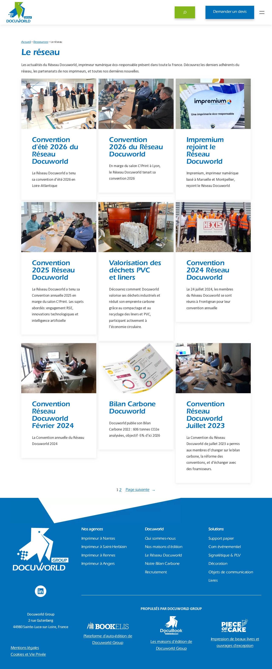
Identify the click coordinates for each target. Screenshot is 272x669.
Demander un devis (229, 12)
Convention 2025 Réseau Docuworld (53, 271)
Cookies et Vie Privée (28, 655)
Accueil (26, 42)
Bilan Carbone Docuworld (132, 409)
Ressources (40, 42)
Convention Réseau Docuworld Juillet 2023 (205, 416)
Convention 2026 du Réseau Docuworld (136, 148)
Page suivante (140, 490)
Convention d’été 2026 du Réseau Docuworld (55, 151)
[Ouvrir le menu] (262, 12)
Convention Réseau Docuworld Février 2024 (53, 416)
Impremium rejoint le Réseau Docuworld (205, 151)
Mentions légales (25, 648)
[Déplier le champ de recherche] (185, 12)
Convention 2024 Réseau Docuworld (207, 271)
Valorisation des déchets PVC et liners (135, 271)
